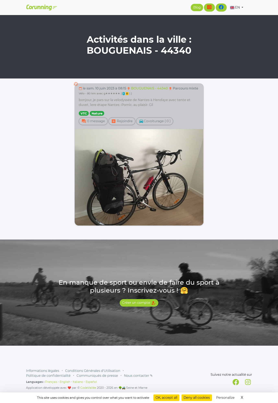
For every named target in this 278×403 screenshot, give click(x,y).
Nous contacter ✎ (138, 376)
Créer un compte (139, 303)
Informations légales (42, 371)
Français (51, 382)
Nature (97, 113)
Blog (197, 7)
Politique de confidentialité (48, 376)
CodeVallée (88, 388)
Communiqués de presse (97, 376)
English (65, 382)
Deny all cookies (197, 398)
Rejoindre (122, 121)
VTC (84, 113)
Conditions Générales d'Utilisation (92, 371)
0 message (93, 121)
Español (91, 382)
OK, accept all (166, 398)
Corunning (41, 7)
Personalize (225, 398)
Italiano (78, 382)
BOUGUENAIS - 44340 (150, 88)
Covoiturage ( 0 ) (155, 121)
